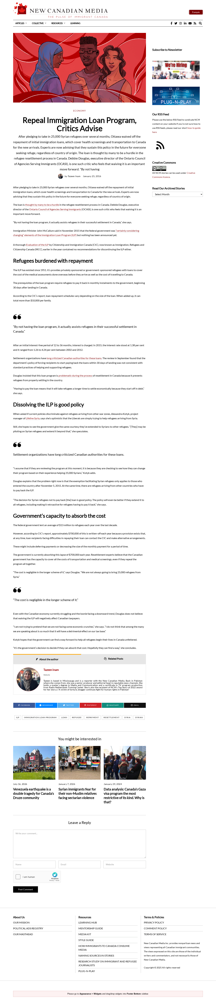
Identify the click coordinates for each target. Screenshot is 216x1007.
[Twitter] (176, 23)
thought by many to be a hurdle (42, 204)
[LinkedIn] (185, 23)
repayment (92, 717)
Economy (79, 110)
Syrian (139, 717)
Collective (37, 23)
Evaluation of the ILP (37, 244)
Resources (56, 23)
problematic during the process (76, 375)
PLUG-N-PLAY (86, 971)
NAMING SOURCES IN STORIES (96, 955)
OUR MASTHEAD (23, 934)
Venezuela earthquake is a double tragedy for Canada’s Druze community (33, 793)
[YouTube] (190, 23)
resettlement (112, 717)
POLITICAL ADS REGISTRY (28, 928)
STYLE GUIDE (86, 940)
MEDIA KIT (84, 934)
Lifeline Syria (33, 418)
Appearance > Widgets (91, 994)
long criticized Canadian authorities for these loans (74, 358)
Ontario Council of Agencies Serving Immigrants (55, 209)
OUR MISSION (21, 922)
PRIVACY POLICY (154, 922)
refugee (77, 717)
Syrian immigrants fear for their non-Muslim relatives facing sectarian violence (78, 793)
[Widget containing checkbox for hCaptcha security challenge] (37, 877)
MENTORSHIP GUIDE (90, 928)
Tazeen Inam (74, 176)
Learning (75, 23)
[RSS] (195, 23)
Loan (64, 717)
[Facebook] (171, 23)
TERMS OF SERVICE (155, 934)
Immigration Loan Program (40, 717)
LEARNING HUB (87, 922)
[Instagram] (181, 23)
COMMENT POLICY (155, 928)
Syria (127, 717)
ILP (17, 717)
